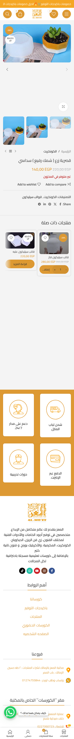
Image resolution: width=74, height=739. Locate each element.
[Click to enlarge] (63, 107)
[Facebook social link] (60, 204)
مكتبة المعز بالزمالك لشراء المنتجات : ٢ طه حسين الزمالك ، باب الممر (35, 670)
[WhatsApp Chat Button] (10, 712)
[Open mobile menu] (66, 14)
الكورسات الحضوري (36, 625)
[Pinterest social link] (49, 204)
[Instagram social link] (44, 571)
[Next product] (5, 151)
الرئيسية (66, 151)
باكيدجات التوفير (36, 608)
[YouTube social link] (37, 571)
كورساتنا (36, 599)
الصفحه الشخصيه (36, 634)
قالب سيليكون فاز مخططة (59, 258)
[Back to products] (10, 151)
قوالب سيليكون (32, 197)
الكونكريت (50, 151)
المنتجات (36, 616)
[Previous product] (15, 151)
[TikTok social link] (22, 571)
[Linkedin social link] (44, 204)
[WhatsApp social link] (30, 571)
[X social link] (55, 204)
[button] (67, 69)
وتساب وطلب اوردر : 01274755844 (43, 680)
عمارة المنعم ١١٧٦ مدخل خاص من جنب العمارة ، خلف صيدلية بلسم (36, 716)
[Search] (7, 14)
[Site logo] (37, 14)
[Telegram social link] (39, 204)
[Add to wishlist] (45, 238)
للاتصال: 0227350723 (50, 726)
